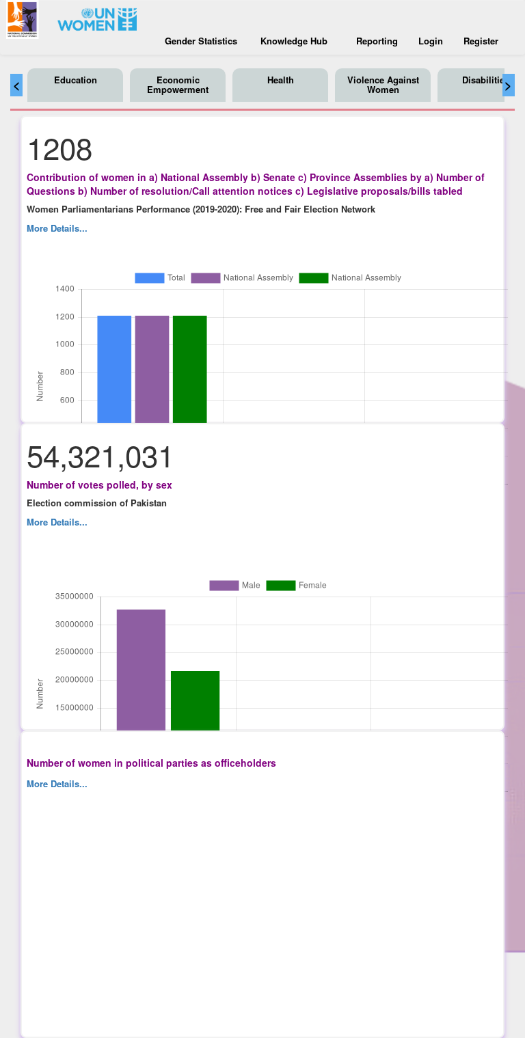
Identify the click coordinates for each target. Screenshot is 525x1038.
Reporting (377, 40)
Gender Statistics (201, 40)
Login (430, 40)
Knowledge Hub (293, 40)
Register (480, 40)
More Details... (57, 227)
